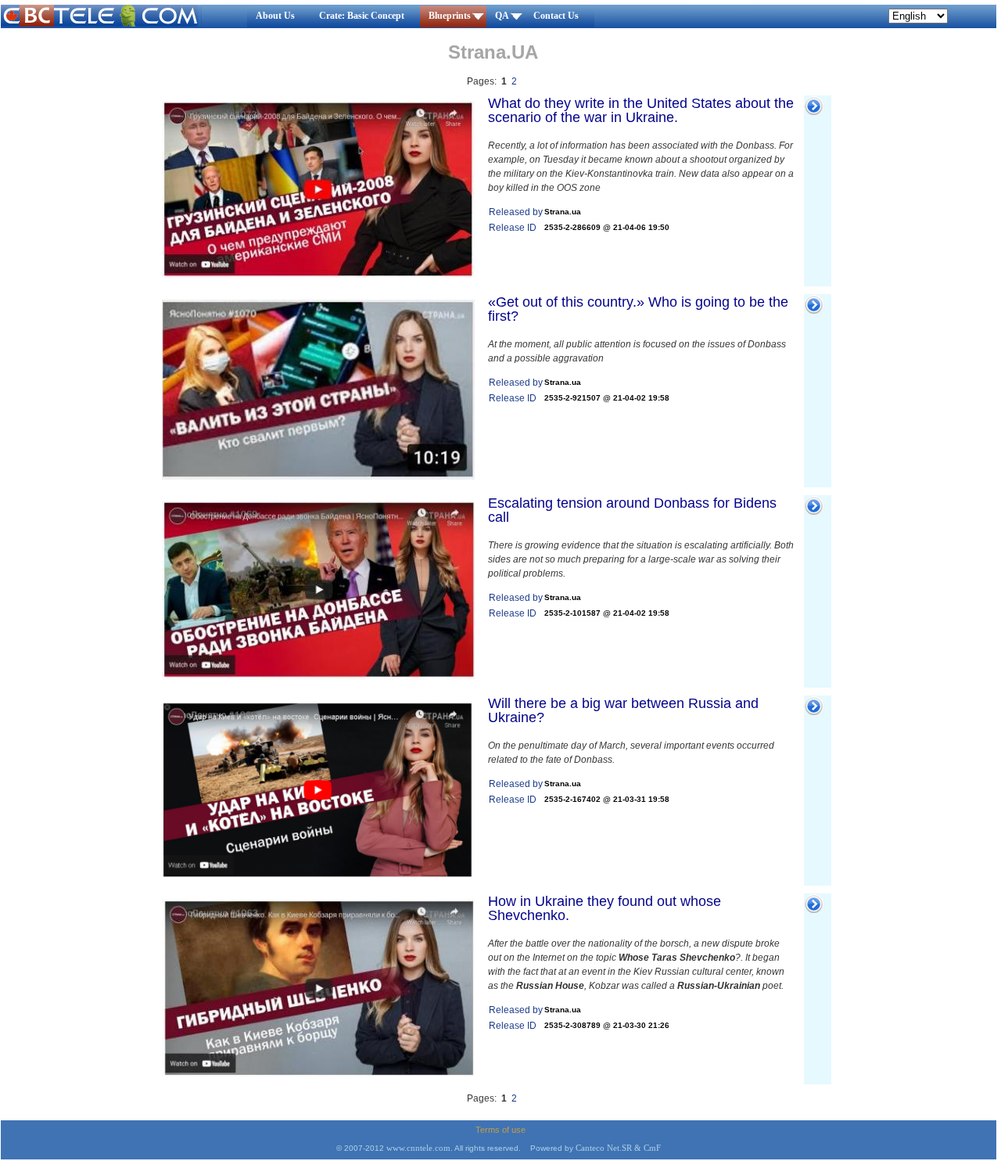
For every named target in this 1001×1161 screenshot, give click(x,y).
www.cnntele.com (418, 1148)
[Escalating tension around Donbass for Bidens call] (318, 676)
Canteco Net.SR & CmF (618, 1148)
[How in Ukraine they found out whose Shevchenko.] (318, 1073)
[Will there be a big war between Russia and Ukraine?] (318, 874)
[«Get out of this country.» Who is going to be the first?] (318, 476)
